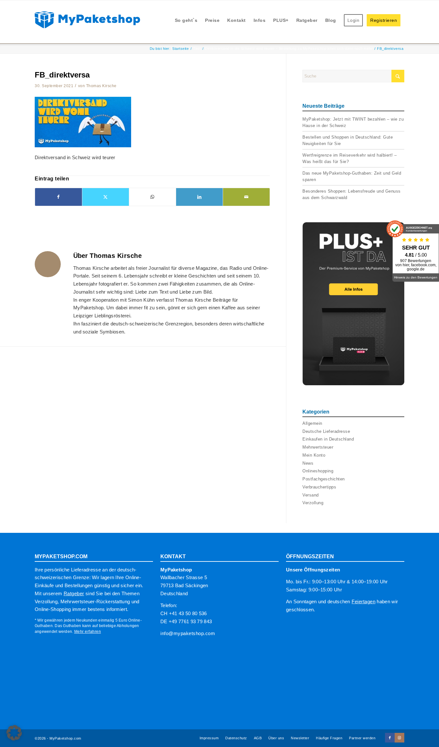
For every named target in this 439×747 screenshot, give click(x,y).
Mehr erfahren (87, 631)
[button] (14, 733)
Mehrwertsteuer (317, 447)
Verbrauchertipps (319, 487)
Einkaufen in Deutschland (328, 439)
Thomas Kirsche (101, 86)
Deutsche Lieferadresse (326, 431)
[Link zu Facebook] (390, 737)
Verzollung (312, 502)
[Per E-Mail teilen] (246, 197)
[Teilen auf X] (105, 197)
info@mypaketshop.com (187, 633)
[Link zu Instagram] (399, 737)
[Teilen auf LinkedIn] (199, 197)
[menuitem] (186, 20)
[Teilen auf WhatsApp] (152, 197)
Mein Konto (313, 455)
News (307, 463)
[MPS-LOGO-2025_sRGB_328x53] (87, 19)
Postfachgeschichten (323, 479)
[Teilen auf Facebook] (58, 197)
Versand (310, 495)
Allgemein (312, 423)
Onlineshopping (317, 471)
